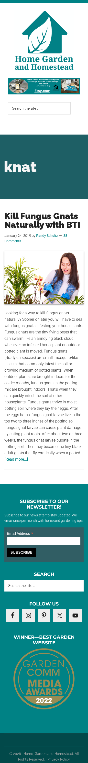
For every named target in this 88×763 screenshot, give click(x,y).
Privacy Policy (58, 759)
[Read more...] (16, 459)
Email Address (20, 533)
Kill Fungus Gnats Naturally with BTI (42, 220)
